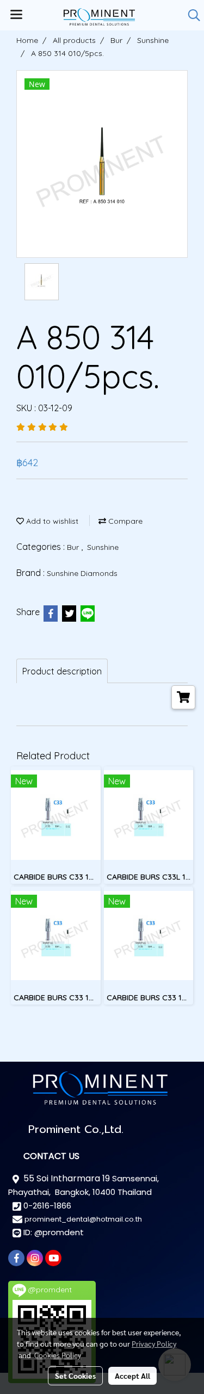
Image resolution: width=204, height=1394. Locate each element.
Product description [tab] (62, 671)
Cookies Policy (57, 1355)
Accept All (132, 1375)
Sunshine (103, 547)
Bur (74, 547)
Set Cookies (75, 1375)
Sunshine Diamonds (82, 573)
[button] (190, 15)
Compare (124, 521)
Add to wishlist (51, 521)
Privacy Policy (154, 1343)
